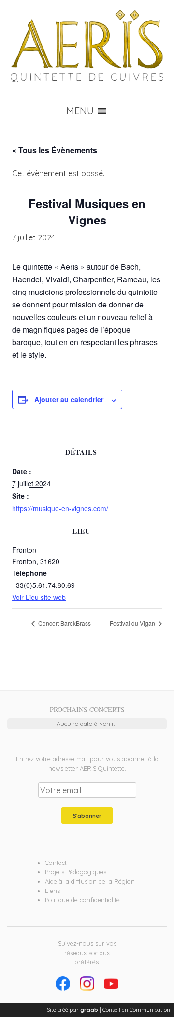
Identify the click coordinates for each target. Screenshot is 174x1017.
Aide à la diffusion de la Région (90, 881)
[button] (80, 111)
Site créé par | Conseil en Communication (108, 1009)
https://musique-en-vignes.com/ (60, 508)
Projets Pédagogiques (75, 872)
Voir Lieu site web (39, 597)
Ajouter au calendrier (68, 399)
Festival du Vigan (133, 623)
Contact (56, 862)
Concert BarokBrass (64, 623)
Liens (52, 890)
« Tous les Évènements (54, 149)
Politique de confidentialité (82, 900)
